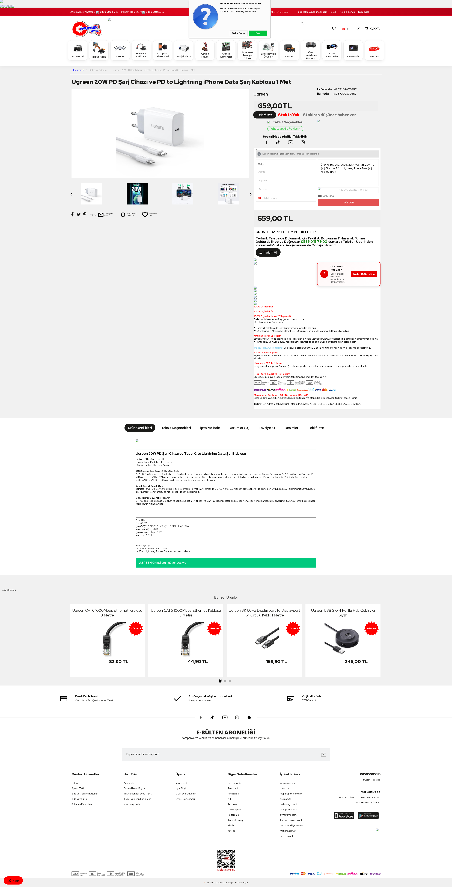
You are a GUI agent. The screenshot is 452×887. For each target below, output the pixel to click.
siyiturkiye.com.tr (289, 814)
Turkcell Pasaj (235, 820)
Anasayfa (129, 783)
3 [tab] (229, 681)
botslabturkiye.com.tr (291, 825)
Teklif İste (265, 115)
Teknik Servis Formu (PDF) (138, 793)
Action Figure (205, 55)
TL (375, 28)
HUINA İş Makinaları (141, 55)
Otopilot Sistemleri (162, 55)
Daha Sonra (238, 33)
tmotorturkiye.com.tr (291, 820)
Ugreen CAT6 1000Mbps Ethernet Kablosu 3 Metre (186, 613)
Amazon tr (233, 793)
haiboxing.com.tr (289, 804)
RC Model (78, 56)
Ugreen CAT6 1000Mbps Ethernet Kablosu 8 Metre (107, 613)
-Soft (208, 882)
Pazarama (233, 814)
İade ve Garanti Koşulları (85, 793)
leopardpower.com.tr (291, 793)
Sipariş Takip (78, 788)
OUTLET (374, 56)
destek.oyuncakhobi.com (312, 11)
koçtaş (231, 830)
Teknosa (232, 804)
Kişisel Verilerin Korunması (137, 798)
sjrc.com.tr (285, 798)
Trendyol (233, 788)
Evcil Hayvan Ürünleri (268, 55)
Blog (333, 11)
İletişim (75, 783)
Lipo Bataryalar (332, 55)
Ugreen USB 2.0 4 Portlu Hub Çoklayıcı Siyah (343, 613)
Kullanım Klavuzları (82, 804)
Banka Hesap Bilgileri (135, 788)
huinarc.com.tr (288, 830)
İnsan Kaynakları (132, 804)
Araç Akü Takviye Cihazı (247, 55)
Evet (257, 33)
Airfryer (290, 56)
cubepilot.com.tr (288, 809)
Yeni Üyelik (181, 783)
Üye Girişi (181, 788)
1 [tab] (220, 681)
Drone (120, 56)
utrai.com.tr (286, 788)
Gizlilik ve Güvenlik (186, 793)
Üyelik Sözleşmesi (185, 798)
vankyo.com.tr (287, 783)
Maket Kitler (99, 56)
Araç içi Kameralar (226, 55)
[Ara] (302, 23)
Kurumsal (363, 11)
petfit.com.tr (287, 836)
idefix (231, 825)
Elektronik (353, 56)
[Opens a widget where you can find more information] (13, 880)
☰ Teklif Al (268, 252)
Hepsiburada (234, 783)
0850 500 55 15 (108, 11)
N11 (229, 798)
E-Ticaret (216, 882)
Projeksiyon (184, 56)
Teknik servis (347, 11)
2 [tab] (225, 681)
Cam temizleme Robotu (310, 55)
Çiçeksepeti (234, 809)
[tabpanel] (107, 641)
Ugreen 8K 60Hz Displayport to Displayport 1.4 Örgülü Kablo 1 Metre (264, 613)
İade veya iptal (79, 798)
